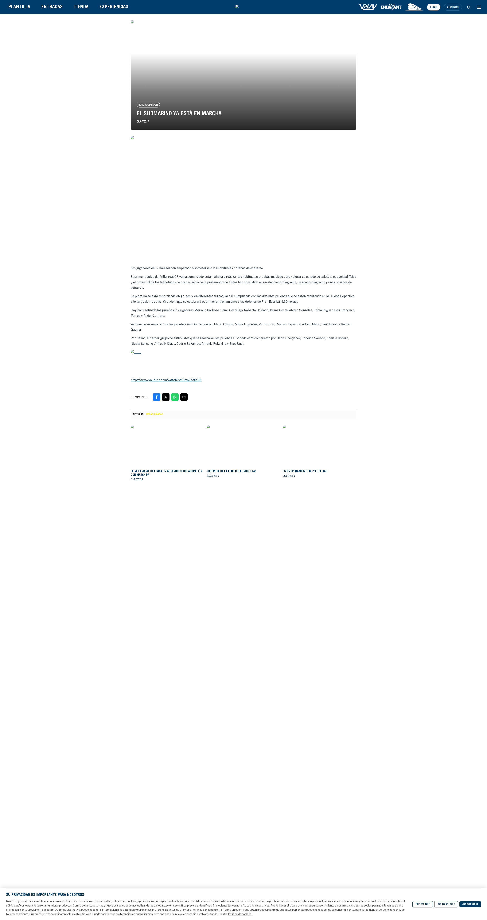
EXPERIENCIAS (113, 7)
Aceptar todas (470, 904)
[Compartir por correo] (184, 397)
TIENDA (81, 7)
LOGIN (433, 7)
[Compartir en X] (165, 397)
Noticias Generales (148, 104)
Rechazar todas (446, 904)
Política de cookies (239, 914)
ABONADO (453, 7)
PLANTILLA (19, 7)
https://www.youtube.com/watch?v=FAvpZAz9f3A (166, 380)
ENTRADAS (52, 7)
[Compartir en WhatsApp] (175, 397)
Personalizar (423, 904)
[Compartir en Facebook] (156, 397)
